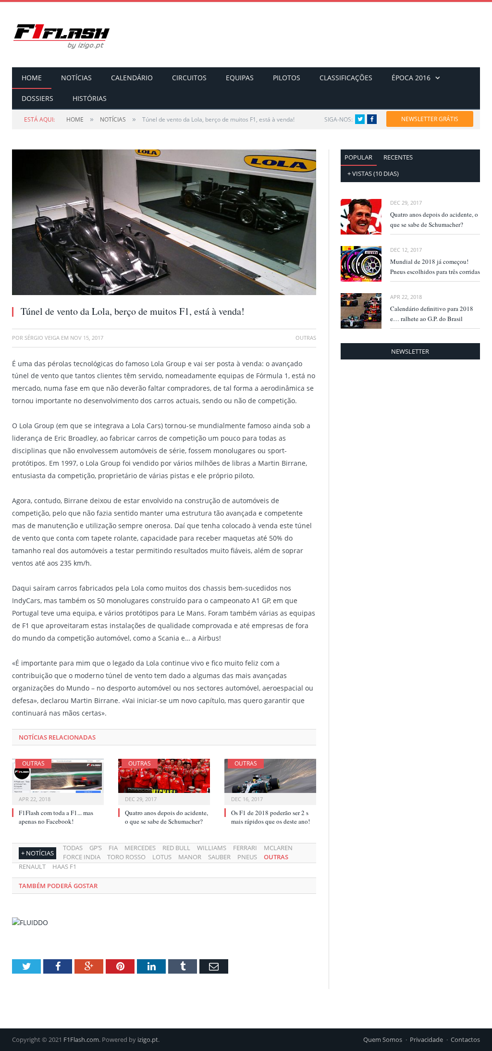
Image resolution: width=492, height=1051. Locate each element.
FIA (113, 847)
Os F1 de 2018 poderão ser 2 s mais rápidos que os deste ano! (270, 817)
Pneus (247, 857)
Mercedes (140, 847)
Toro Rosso (126, 857)
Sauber (219, 857)
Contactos (465, 1039)
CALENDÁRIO (132, 77)
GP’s (95, 847)
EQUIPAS (240, 77)
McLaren (278, 847)
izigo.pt (147, 1039)
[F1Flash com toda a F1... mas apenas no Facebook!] (58, 781)
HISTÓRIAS (90, 98)
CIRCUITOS (189, 77)
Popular (358, 157)
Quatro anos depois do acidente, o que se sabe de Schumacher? (166, 817)
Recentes (398, 157)
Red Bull (176, 847)
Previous (30, 217)
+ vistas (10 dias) (373, 173)
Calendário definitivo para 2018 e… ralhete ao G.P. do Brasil (431, 313)
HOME (32, 77)
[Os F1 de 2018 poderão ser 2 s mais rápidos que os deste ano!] (270, 781)
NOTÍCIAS (76, 77)
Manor (189, 857)
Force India (81, 857)
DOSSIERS (37, 98)
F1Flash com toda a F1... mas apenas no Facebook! (56, 817)
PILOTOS (286, 77)
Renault (32, 866)
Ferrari (245, 847)
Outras (33, 763)
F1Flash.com (81, 1039)
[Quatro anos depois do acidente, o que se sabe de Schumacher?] (164, 781)
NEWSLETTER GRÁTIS (429, 119)
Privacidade (426, 1039)
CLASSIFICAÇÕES (346, 77)
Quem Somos (382, 1039)
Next (297, 217)
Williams (211, 847)
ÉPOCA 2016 (411, 77)
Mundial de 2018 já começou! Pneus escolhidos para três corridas (435, 266)
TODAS (73, 847)
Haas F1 (64, 866)
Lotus (162, 857)
